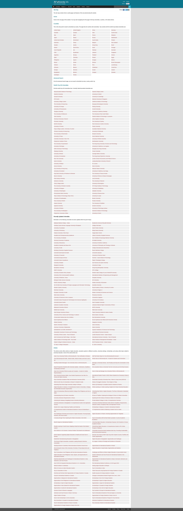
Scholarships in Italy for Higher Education (63, 483)
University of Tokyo (58, 136)
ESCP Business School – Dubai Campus (101, 342)
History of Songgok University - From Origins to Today (104, 382)
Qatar (55, 57)
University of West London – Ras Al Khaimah (64, 334)
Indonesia (56, 42)
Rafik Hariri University (97, 309)
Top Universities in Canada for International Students (66, 500)
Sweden (56, 45)
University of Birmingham (98, 183)
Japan (55, 37)
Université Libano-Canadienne (61, 260)
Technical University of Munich (61, 119)
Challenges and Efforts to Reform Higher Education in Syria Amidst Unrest (109, 452)
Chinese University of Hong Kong (61, 131)
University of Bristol (58, 153)
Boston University (96, 198)
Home (55, 16)
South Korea (114, 32)
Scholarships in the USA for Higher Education (102, 488)
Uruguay (94, 72)
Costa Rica (113, 67)
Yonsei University (96, 151)
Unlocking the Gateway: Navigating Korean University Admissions (69, 400)
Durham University (96, 205)
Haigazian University (97, 322)
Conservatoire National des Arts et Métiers (63, 317)
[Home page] (53, 6)
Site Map (113, 509)
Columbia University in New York (61, 138)
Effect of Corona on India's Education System (64, 468)
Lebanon (94, 52)
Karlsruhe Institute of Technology (99, 210)
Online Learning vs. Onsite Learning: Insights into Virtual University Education (110, 387)
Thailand (94, 55)
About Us (109, 509)
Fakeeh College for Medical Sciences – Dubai (64, 342)
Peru (93, 64)
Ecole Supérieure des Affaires (61, 319)
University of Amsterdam (59, 156)
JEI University (95, 280)
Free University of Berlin (59, 200)
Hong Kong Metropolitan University (100, 267)
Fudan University (96, 126)
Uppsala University (58, 205)
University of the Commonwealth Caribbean (64, 275)
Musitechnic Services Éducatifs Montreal (101, 223)
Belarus (75, 67)
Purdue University (96, 200)
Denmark (113, 50)
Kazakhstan (76, 52)
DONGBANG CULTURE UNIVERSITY (63, 329)
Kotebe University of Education (99, 282)
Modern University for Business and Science (102, 292)
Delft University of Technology (61, 148)
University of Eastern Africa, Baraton (62, 272)
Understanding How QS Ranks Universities (64, 395)
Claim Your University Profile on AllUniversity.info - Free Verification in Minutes (72, 356)
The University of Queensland (61, 143)
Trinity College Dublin (59, 183)
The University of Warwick (98, 181)
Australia (56, 32)
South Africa (76, 47)
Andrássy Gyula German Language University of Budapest (67, 225)
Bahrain (75, 72)
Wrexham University (58, 290)
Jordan (74, 62)
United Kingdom (76, 30)
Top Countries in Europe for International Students (103, 490)
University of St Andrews (98, 299)
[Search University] (129, 6)
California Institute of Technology (99, 101)
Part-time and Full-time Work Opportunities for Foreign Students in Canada (71, 473)
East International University (98, 317)
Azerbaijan (56, 74)
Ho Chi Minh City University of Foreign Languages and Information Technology (72, 285)
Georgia (56, 69)
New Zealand (114, 42)
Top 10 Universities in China (60, 470)
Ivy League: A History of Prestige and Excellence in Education (106, 441)
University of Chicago (59, 106)
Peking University (96, 106)
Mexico (113, 59)
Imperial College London (97, 91)
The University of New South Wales (100, 114)
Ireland (55, 47)
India (93, 32)
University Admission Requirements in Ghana (64, 397)
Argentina (56, 55)
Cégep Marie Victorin (97, 233)
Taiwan (74, 37)
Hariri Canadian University (98, 302)
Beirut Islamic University (97, 314)
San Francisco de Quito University (100, 262)
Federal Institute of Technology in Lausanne (102, 116)
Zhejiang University (58, 151)
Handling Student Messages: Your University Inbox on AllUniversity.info (70, 362)
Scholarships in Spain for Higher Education (102, 480)
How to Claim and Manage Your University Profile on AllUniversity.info (108, 371)
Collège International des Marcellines (100, 247)
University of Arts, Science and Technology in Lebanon (66, 314)
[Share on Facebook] (123, 10)
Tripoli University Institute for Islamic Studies (102, 312)
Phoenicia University (97, 295)
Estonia (94, 62)
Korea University (58, 166)
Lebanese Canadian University (61, 304)
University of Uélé (58, 247)
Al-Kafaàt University (96, 240)
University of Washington (59, 190)
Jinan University (96, 324)
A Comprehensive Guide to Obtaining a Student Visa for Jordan (106, 409)
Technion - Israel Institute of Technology (101, 257)
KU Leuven (94, 163)
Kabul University (96, 327)
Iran (74, 50)
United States (57, 30)
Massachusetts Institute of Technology (62, 91)
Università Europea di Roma (60, 257)
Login (124, 1)
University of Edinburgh (97, 131)
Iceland (113, 69)
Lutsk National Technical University (100, 332)
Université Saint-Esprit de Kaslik (61, 252)
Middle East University (59, 309)
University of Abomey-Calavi (98, 255)
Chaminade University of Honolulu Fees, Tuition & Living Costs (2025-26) (109, 379)
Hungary (94, 59)
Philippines (56, 59)
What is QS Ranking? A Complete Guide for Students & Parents (107, 384)
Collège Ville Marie (96, 225)
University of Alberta (58, 208)
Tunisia (74, 74)
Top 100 (69, 6)
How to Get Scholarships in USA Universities (64, 497)
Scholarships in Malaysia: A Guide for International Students (106, 407)
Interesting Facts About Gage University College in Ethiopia (67, 384)
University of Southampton (60, 198)
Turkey (74, 42)
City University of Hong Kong (60, 168)
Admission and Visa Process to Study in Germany (65, 492)
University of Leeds (96, 195)
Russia (93, 37)
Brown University (58, 176)
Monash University (96, 133)
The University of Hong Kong (60, 104)
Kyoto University (58, 161)
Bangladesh (56, 72)
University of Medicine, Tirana (61, 277)
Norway (75, 55)
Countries (58, 6)
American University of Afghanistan (62, 327)
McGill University (58, 123)
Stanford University (58, 94)
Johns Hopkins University (98, 119)
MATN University (96, 307)
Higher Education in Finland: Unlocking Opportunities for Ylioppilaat (107, 413)
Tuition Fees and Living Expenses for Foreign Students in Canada (107, 470)
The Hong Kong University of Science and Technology (104, 143)
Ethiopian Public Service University (62, 280)
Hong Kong (94, 45)
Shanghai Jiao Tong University (99, 148)
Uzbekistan (94, 67)
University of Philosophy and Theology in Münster (103, 245)
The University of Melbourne (60, 114)
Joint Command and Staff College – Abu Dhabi (64, 337)
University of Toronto (58, 126)
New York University (58, 158)
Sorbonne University (58, 181)
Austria (74, 45)
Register (127, 1)
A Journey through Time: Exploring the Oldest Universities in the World (70, 417)
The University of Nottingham (60, 210)
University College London (60, 101)
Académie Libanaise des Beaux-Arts (62, 245)
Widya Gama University (97, 230)
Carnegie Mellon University (98, 153)
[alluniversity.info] (61, 2)
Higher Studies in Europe (60, 495)
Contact (128, 509)
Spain (74, 35)
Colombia (75, 57)
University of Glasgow (59, 188)
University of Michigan (59, 146)
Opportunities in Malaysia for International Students (65, 478)
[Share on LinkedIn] (127, 10)
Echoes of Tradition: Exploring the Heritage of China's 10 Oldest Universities (109, 395)
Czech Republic (57, 50)
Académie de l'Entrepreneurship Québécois (64, 235)
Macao (55, 62)
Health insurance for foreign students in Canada (103, 473)
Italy (55, 35)
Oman (74, 64)
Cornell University (96, 109)
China (93, 30)
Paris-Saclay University (59, 178)
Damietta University (96, 285)
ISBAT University (58, 270)
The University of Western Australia (62, 186)
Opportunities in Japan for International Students (103, 483)
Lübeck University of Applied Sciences (101, 235)
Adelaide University (96, 190)
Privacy (118, 509)
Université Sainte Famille (59, 302)
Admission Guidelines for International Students (103, 500)
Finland (113, 40)
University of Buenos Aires (98, 193)
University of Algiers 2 (97, 290)
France (93, 35)
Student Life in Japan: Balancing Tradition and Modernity (67, 407)
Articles (83, 6)
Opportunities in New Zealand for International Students (66, 485)
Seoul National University (98, 136)
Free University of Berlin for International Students (103, 502)
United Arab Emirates (59, 40)
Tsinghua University (58, 111)
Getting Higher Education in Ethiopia (100, 465)
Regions (63, 6)
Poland (94, 57)
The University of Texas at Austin (99, 173)
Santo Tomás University (97, 228)
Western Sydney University (60, 287)
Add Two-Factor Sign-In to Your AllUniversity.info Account (105, 356)
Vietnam (56, 64)
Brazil (112, 45)
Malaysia (113, 35)
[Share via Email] (128, 10)
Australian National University (99, 128)
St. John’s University (97, 344)
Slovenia (75, 69)
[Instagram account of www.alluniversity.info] (128, 3)
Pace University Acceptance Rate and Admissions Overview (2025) (69, 379)
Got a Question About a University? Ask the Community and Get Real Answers (110, 367)
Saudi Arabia (95, 40)
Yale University (57, 116)
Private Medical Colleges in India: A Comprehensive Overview (106, 400)
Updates (78, 6)
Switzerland (75, 40)
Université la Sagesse (97, 297)
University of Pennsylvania (60, 109)
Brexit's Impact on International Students (63, 422)
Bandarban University (59, 267)
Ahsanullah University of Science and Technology (65, 332)
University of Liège (96, 265)
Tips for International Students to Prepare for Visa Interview (105, 497)
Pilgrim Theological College (98, 260)
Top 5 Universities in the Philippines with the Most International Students (70, 452)
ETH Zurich (56, 99)
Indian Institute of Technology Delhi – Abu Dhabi (65, 339)
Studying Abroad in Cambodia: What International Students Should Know (70, 445)
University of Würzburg (59, 230)
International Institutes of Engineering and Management (105, 275)
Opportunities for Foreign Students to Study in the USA (66, 505)
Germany (113, 30)
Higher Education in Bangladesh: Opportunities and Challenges (106, 438)
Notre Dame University (59, 295)
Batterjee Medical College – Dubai (62, 223)
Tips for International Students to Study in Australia (65, 502)
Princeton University (58, 121)
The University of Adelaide (60, 237)
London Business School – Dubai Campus (102, 334)
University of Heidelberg (97, 188)
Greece (113, 55)
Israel (93, 47)
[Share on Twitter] (125, 10)
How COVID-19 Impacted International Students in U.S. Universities (69, 463)
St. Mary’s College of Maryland (61, 344)
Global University (58, 322)
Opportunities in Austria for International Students (65, 488)
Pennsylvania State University (61, 193)
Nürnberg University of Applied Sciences (63, 250)
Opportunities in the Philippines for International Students (67, 480)
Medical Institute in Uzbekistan (61, 465)
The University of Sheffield (98, 203)
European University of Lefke (60, 292)
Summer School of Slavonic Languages (63, 490)
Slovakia (113, 72)
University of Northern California (99, 242)
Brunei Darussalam (115, 62)
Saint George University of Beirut (61, 312)
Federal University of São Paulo (61, 233)
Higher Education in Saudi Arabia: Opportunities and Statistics (106, 448)
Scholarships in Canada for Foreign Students (102, 485)
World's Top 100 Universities (61, 85)
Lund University (95, 178)
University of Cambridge (97, 96)
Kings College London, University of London (64, 128)
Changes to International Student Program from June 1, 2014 (106, 475)
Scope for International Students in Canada (64, 475)
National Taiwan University (98, 168)
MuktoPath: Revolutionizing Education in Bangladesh (66, 438)
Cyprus (74, 59)
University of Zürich (96, 213)
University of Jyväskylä (59, 228)
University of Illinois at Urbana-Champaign (102, 176)
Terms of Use (123, 509)
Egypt (112, 57)
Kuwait (93, 69)
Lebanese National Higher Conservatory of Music (103, 304)
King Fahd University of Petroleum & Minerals (64, 173)
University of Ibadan (58, 262)
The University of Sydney (98, 121)
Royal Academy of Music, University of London (103, 287)
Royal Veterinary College (98, 250)
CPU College (95, 270)
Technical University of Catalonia (61, 240)
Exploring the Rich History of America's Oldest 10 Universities (106, 397)
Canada (75, 32)
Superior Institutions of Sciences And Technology (103, 329)
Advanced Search (58, 78)
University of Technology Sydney (99, 208)
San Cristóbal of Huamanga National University (103, 237)
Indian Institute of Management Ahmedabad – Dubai (104, 339)
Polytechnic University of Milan (61, 213)
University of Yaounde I (59, 255)
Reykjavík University (58, 265)
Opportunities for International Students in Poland (103, 445)
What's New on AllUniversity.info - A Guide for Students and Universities (108, 358)
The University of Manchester (60, 133)
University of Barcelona (59, 242)
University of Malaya (58, 163)
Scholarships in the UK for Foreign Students (102, 478)
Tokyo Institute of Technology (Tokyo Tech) (63, 195)
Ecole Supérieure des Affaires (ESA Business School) (104, 319)
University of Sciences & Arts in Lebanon (63, 297)
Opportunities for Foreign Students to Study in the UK (104, 495)
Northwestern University (97, 141)
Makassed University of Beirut (61, 307)
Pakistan (94, 50)
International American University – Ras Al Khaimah (104, 337)
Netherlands (114, 37)
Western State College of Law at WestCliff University (104, 272)
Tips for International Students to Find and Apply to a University (106, 492)
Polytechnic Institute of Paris (60, 141)
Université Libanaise (97, 252)
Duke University (96, 166)
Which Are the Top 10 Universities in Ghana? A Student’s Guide (68, 382)
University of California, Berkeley (99, 111)
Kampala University (96, 277)
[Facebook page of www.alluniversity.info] (127, 3)
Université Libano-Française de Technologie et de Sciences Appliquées (70, 299)
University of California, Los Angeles (100, 146)
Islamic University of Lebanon (61, 324)
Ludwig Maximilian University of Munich (101, 161)
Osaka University (58, 203)
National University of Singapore (99, 99)
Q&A (74, 6)
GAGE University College (60, 282)
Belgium (94, 42)
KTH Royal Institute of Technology (100, 186)
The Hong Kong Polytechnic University (101, 156)
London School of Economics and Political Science (104, 158)
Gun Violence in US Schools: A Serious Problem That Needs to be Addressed (72, 430)
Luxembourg (114, 64)
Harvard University (58, 96)
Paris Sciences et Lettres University (100, 123)
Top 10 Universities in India (98, 468)
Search (87, 6)
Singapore (113, 52)
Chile (55, 52)
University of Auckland (59, 171)
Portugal (113, 47)
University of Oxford (96, 94)
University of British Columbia (99, 138)
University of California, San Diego (100, 171)
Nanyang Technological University (100, 104)
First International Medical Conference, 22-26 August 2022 (105, 463)
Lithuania (56, 67)
